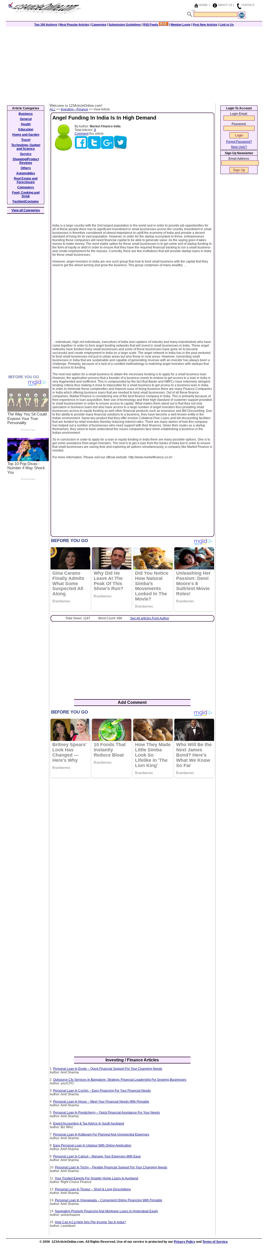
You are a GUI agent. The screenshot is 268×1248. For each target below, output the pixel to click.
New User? (239, 147)
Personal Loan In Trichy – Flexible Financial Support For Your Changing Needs (111, 1167)
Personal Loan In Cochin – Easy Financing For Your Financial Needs (102, 1090)
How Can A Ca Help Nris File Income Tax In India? (90, 1222)
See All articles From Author (149, 618)
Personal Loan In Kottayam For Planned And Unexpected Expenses (101, 1134)
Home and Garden (25, 134)
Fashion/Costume (26, 201)
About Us (225, 5)
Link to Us (227, 24)
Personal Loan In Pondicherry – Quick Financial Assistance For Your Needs (106, 1112)
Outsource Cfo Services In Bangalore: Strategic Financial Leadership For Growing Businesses (119, 1079)
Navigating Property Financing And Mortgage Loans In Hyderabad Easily (106, 1211)
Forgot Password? (239, 142)
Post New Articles (205, 24)
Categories (98, 24)
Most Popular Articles (74, 24)
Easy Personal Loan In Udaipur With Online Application (92, 1145)
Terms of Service (215, 1242)
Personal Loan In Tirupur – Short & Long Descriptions (93, 1189)
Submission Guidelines (125, 24)
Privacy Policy (184, 1242)
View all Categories (26, 210)
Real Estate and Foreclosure (25, 180)
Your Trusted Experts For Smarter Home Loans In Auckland (96, 1178)
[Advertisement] (134, 64)
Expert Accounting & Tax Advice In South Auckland (88, 1123)
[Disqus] (132, 849)
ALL (52, 109)
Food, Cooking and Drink (26, 194)
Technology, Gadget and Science (25, 147)
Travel (25, 140)
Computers (25, 187)
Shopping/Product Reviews (26, 161)
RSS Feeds (151, 24)
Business (26, 114)
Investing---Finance (74, 109)
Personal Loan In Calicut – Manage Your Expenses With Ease (97, 1156)
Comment (81, 133)
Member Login (181, 24)
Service (25, 154)
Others (26, 168)
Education (25, 129)
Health (26, 124)
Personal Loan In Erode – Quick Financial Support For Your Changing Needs (107, 1069)
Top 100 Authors (45, 24)
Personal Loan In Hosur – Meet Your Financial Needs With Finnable (101, 1101)
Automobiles (25, 173)
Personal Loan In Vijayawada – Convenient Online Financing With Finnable (108, 1200)
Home (203, 5)
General (26, 119)
